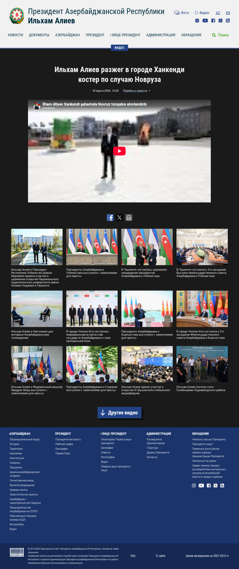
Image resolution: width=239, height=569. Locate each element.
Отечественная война (22, 480)
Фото (185, 12)
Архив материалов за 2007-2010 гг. (208, 555)
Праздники (16, 467)
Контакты (152, 457)
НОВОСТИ (15, 35)
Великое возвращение (22, 485)
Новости (105, 452)
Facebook (213, 20)
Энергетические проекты (24, 494)
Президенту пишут (202, 444)
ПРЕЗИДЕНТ (95, 35)
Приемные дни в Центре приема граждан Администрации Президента (208, 452)
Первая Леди (62, 453)
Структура (152, 447)
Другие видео (123, 413)
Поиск (223, 35)
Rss (228, 20)
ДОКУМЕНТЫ (39, 35)
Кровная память (19, 490)
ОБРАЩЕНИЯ (191, 35)
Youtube (205, 20)
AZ (218, 12)
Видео (204, 12)
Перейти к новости (135, 90)
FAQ (133, 555)
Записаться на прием (204, 461)
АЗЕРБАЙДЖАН (67, 35)
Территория (16, 448)
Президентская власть (68, 439)
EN (228, 12)
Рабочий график (64, 444)
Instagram (197, 20)
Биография (61, 448)
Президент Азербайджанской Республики (96, 11)
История (14, 444)
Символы (15, 462)
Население (16, 453)
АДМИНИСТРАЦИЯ (160, 35)
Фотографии (108, 457)
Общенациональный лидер (25, 439)
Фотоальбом (17, 524)
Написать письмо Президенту (209, 439)
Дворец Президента (158, 452)
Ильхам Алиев (51, 20)
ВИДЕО (119, 47)
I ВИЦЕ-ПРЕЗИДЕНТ (125, 35)
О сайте (160, 555)
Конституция (17, 458)
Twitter (220, 20)
